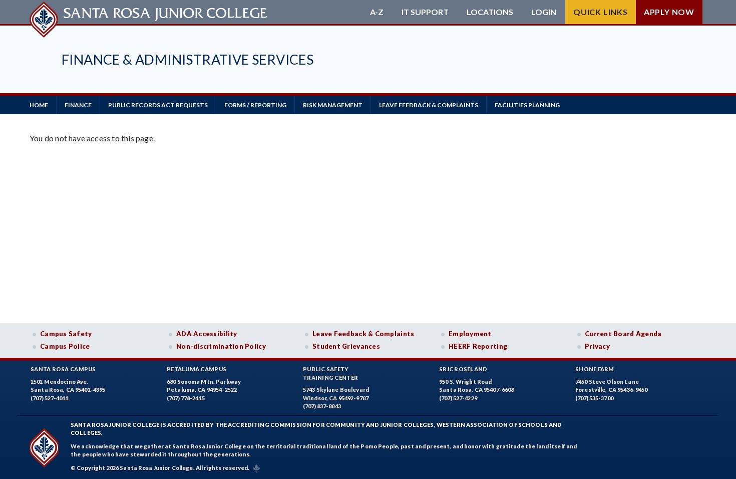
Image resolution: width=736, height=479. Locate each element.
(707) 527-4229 (458, 398)
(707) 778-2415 (186, 398)
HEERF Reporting (478, 346)
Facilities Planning (527, 105)
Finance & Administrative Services (187, 59)
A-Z (377, 12)
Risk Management (332, 105)
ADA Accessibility (206, 334)
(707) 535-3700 (594, 398)
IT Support (425, 12)
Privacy (597, 346)
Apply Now (669, 12)
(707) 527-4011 (50, 398)
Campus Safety (66, 334)
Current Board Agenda (623, 334)
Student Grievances (346, 346)
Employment (470, 334)
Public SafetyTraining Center (330, 373)
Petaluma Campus (196, 369)
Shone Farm (594, 369)
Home (39, 105)
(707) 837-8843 (322, 406)
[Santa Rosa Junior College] (150, 12)
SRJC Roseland (463, 369)
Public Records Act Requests (158, 105)
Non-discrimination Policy (221, 346)
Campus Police (65, 346)
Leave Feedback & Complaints (428, 105)
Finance (78, 105)
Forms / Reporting (255, 105)
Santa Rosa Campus (63, 369)
